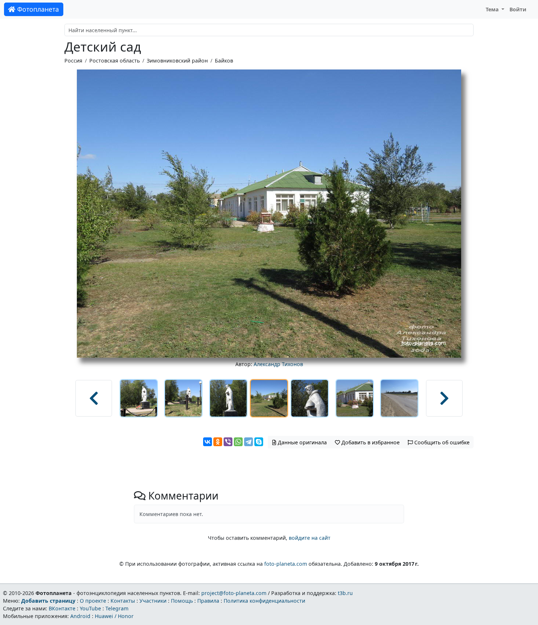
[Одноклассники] (217, 441)
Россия (73, 60)
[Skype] (258, 441)
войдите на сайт (309, 537)
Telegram (116, 608)
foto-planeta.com (285, 563)
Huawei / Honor (114, 616)
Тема (493, 9)
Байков (224, 60)
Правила (208, 600)
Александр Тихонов (278, 364)
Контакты (123, 600)
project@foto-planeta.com (233, 593)
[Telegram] (248, 441)
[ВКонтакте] (207, 441)
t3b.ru (345, 593)
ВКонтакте (62, 608)
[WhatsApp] (238, 441)
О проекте (93, 600)
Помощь (182, 600)
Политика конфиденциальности (264, 600)
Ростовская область (114, 60)
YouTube (90, 608)
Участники (153, 600)
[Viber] (228, 441)
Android (80, 616)
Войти (517, 9)
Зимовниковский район (177, 60)
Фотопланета (37, 9)
